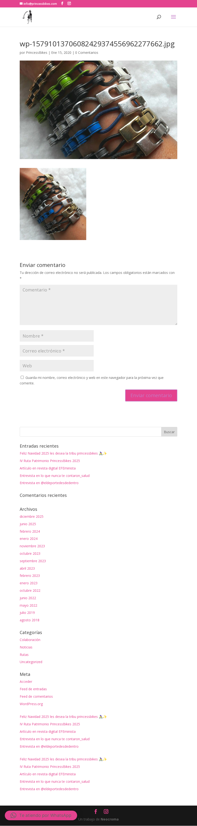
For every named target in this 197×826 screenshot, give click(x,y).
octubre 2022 (30, 590)
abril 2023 (27, 568)
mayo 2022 (28, 605)
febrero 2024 (30, 531)
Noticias (26, 647)
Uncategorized (31, 662)
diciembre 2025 (31, 516)
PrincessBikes (36, 52)
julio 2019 (27, 612)
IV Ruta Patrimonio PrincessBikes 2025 (50, 460)
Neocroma (110, 819)
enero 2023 (28, 583)
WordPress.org (31, 704)
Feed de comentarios (36, 696)
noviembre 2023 (32, 546)
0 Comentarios (86, 52)
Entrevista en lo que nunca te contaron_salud (55, 475)
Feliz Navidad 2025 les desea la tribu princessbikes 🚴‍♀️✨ (63, 453)
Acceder (26, 681)
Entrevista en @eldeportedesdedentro (49, 483)
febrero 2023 (30, 575)
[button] (41, 815)
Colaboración (30, 639)
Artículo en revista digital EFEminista (48, 468)
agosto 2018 (29, 620)
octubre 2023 (30, 553)
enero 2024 (28, 538)
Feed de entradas (33, 689)
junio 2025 (28, 524)
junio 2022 (28, 598)
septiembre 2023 (33, 561)
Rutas (24, 654)
